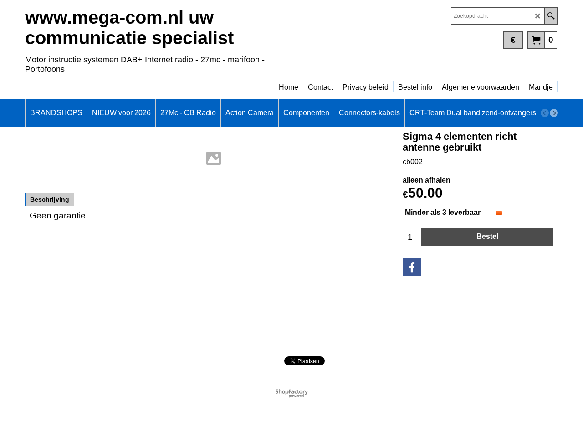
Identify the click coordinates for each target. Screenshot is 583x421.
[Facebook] (412, 267)
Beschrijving (49, 199)
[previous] (545, 113)
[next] (554, 113)
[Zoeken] (550, 16)
